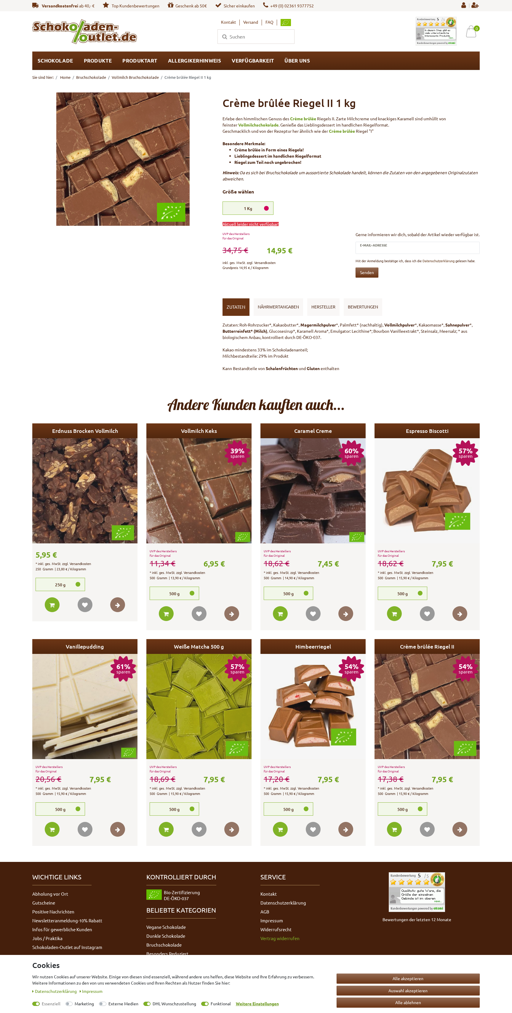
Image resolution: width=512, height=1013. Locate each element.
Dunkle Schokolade (165, 936)
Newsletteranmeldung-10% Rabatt (67, 920)
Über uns (297, 60)
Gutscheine (43, 902)
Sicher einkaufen (239, 5)
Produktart (139, 60)
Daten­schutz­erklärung (56, 991)
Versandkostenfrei (60, 5)
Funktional (221, 1003)
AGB (264, 911)
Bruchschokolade (91, 77)
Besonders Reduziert (167, 953)
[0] (473, 31)
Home (65, 77)
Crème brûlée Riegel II (427, 646)
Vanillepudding (85, 646)
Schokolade (55, 60)
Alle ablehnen (408, 1002)
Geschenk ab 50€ (191, 5)
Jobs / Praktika (47, 938)
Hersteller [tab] (323, 306)
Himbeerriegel (313, 646)
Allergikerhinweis (194, 60)
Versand (250, 22)
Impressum (271, 920)
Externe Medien (123, 1003)
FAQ (269, 22)
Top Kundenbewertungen (135, 5)
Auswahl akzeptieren (408, 990)
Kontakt (228, 22)
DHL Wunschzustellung (174, 1003)
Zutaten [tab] (236, 307)
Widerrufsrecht (276, 929)
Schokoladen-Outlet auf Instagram (67, 947)
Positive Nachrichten (53, 911)
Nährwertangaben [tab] (278, 306)
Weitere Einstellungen (257, 1003)
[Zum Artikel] (117, 604)
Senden (367, 272)
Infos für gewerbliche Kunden (62, 929)
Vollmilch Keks (199, 430)
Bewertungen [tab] (363, 306)
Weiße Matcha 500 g (199, 646)
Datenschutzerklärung (283, 902)
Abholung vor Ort (50, 894)
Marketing (84, 1003)
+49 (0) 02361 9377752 (292, 5)
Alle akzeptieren (408, 978)
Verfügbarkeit (253, 60)
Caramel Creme (313, 430)
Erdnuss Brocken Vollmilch (85, 430)
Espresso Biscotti (427, 430)
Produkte (98, 60)
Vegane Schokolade (166, 927)
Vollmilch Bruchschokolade (135, 77)
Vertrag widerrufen (280, 938)
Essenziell (51, 1003)
